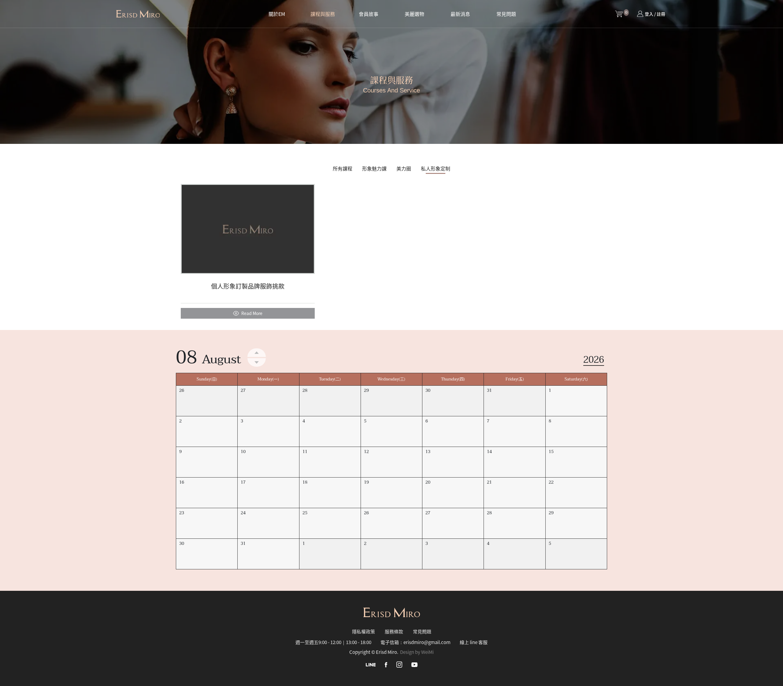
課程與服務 (322, 13)
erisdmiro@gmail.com (427, 642)
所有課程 (342, 168)
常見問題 (506, 13)
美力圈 (403, 168)
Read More (251, 313)
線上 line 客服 (474, 642)
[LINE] (371, 664)
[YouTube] (414, 664)
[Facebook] (386, 664)
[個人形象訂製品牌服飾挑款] (248, 228)
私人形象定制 (435, 168)
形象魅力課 (374, 168)
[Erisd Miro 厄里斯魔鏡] (138, 13)
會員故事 (368, 13)
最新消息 (460, 13)
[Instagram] (399, 664)
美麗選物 (414, 13)
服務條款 (394, 631)
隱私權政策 (363, 631)
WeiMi (427, 652)
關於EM (277, 13)
